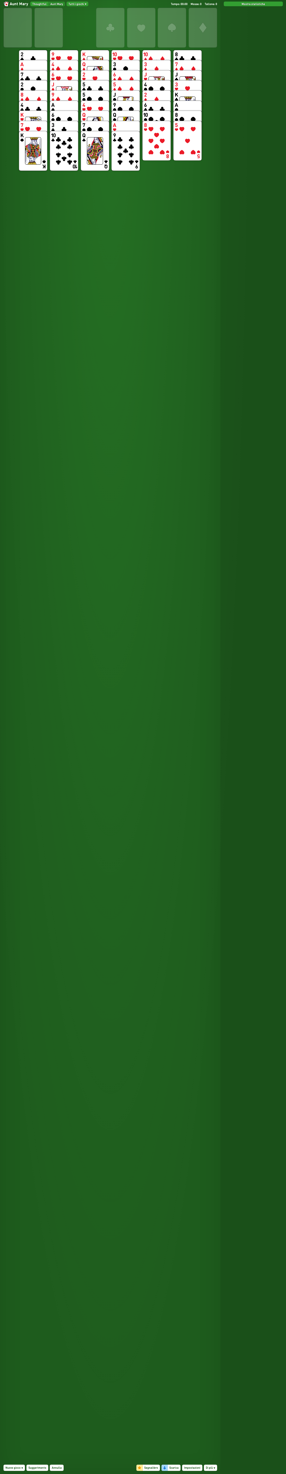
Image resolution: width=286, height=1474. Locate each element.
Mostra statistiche (253, 4)
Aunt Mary (56, 4)
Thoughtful (39, 4)
